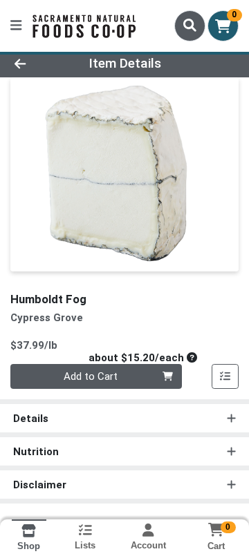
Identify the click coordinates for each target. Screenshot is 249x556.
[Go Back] (39, 64)
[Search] (189, 25)
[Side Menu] (15, 25)
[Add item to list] (225, 376)
